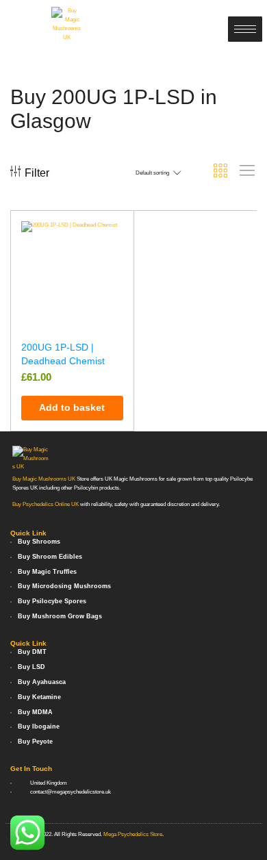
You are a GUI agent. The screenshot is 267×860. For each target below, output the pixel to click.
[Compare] (117, 257)
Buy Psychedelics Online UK (45, 504)
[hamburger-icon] (245, 29)
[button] (72, 408)
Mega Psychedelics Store (132, 834)
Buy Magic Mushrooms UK (43, 479)
